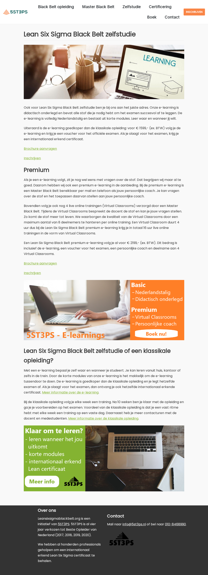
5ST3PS (63, 524)
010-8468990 (175, 524)
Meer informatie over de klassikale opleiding (103, 418)
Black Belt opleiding (56, 6)
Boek (152, 17)
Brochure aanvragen (40, 148)
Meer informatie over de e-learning (70, 392)
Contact (172, 17)
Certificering (160, 6)
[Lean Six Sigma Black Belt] (15, 12)
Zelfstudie (131, 6)
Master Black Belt (98, 6)
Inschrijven (194, 12)
